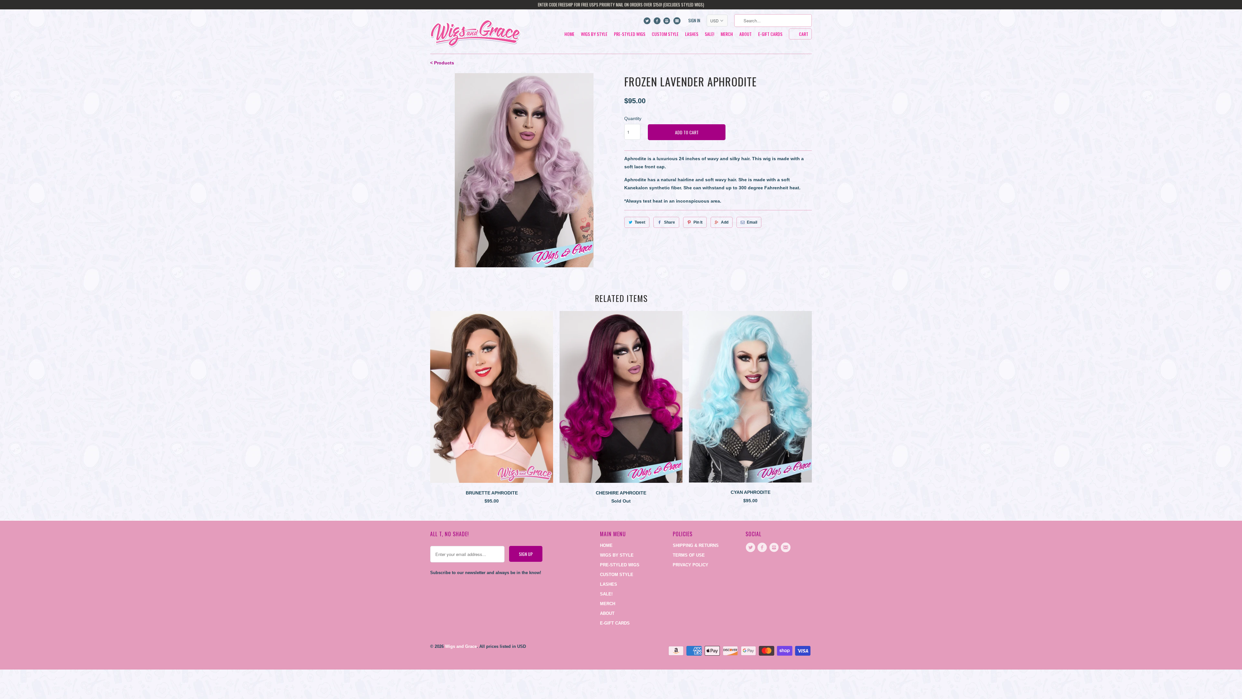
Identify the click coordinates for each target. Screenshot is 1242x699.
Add (724, 222)
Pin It (698, 222)
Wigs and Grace (461, 646)
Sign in (694, 20)
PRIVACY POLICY (690, 564)
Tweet (640, 222)
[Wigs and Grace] (475, 31)
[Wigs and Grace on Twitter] (648, 22)
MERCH (727, 34)
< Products (442, 62)
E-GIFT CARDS (770, 34)
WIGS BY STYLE (594, 34)
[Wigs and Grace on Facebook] (657, 22)
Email (752, 222)
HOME (569, 34)
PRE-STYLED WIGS (629, 34)
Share (669, 222)
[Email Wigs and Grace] (677, 22)
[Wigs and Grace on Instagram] (667, 22)
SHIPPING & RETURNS (696, 545)
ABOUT (745, 34)
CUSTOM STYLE (665, 34)
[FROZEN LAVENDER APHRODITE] (524, 170)
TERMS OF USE (689, 555)
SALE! (709, 34)
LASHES (691, 34)
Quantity (632, 118)
